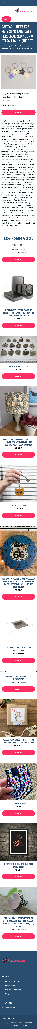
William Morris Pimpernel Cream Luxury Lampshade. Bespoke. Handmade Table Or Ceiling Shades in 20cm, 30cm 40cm (18, 442)
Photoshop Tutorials (13, 981)
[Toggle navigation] (4, 11)
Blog (7, 994)
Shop (6, 19)
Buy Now (18, 112)
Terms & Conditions (24, 1023)
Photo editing (16, 94)
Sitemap (24, 1025)
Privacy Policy (15, 1025)
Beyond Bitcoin (18, 249)
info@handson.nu (7, 3)
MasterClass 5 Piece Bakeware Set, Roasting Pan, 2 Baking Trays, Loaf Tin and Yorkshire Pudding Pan (18, 313)
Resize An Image (11, 986)
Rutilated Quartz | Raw (18, 366)
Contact (13, 1023)
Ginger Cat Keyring (18, 505)
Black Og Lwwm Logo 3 (18, 803)
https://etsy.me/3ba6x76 (10, 202)
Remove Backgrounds (13, 990)
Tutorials (25, 94)
